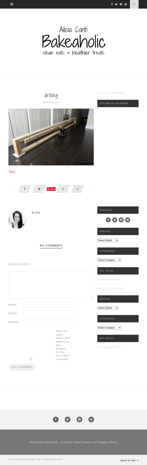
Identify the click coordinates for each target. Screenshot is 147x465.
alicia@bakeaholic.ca (109, 279)
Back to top (128, 460)
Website (13, 321)
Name (13, 304)
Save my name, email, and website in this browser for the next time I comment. (63, 345)
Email (13, 313)
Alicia (36, 212)
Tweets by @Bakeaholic (111, 92)
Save (52, 189)
